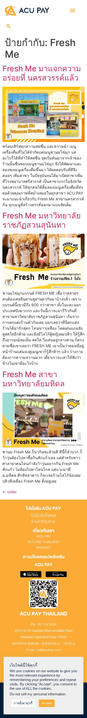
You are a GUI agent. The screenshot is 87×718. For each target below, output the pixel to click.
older (9, 491)
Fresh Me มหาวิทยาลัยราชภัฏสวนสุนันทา (41, 220)
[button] (72, 10)
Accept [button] (47, 703)
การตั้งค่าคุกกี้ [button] (23, 703)
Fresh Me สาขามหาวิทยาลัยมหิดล (33, 379)
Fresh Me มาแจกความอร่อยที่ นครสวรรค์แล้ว (41, 73)
